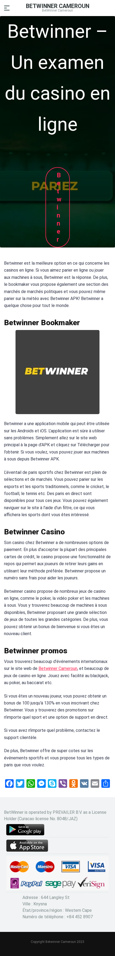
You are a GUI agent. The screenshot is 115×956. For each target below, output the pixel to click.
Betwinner (59, 207)
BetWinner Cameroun (57, 6)
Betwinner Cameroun (58, 668)
